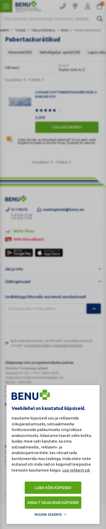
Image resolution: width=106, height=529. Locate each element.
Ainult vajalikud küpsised (53, 503)
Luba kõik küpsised (53, 488)
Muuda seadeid (48, 514)
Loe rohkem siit (76, 470)
